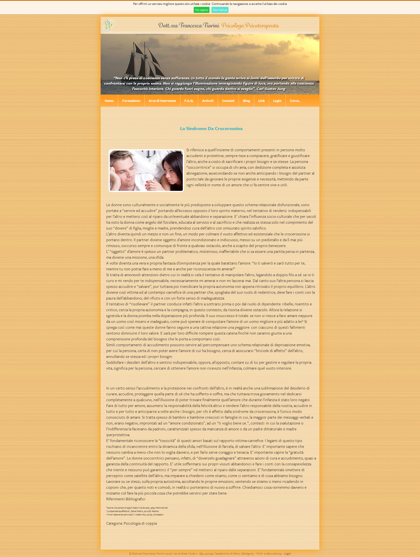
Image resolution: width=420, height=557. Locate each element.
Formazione (131, 100)
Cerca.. (295, 100)
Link (261, 100)
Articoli (208, 100)
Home (109, 100)
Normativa (220, 9)
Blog (246, 100)
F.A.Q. (189, 100)
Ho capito (201, 9)
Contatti (228, 100)
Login (277, 100)
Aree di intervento (162, 100)
